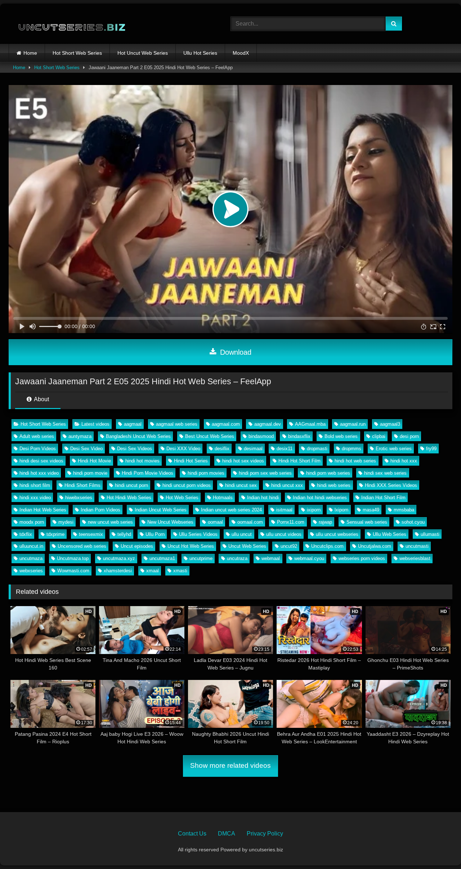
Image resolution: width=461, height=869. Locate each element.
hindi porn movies (206, 473)
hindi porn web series (328, 473)
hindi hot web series (355, 460)
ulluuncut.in (31, 546)
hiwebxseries (78, 497)
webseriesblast (414, 558)
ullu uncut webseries (337, 534)
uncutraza (237, 558)
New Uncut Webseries (170, 522)
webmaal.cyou (309, 558)
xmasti (180, 570)
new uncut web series (110, 522)
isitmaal (284, 509)
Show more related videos (230, 765)
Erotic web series (394, 448)
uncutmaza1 (162, 558)
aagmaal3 (390, 424)
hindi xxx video (35, 497)
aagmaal (133, 424)
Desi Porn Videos (37, 448)
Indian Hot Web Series (42, 509)
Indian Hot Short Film (383, 497)
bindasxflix (299, 436)
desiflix (222, 448)
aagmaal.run (353, 424)
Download (234, 352)
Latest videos (95, 424)
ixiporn (314, 509)
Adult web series (36, 436)
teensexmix (91, 534)
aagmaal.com (226, 424)
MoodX (241, 53)
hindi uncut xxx (287, 485)
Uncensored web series (82, 546)
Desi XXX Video (183, 448)
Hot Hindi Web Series (129, 497)
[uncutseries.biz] (67, 24)
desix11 (284, 448)
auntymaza (79, 436)
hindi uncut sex (241, 485)
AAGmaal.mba (310, 424)
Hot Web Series (182, 497)
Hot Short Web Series (77, 53)
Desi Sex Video (86, 448)
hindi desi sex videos (41, 460)
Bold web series (341, 436)
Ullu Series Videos (198, 534)
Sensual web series (366, 522)
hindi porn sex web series (265, 473)
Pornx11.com (290, 522)
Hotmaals (223, 497)
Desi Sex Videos (134, 448)
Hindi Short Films (82, 485)
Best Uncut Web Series (209, 436)
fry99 (431, 448)
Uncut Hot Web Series (190, 546)
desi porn (409, 436)
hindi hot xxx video (39, 473)
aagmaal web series (176, 424)
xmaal (152, 570)
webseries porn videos (362, 558)
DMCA (226, 833)
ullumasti (430, 534)
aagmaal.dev (267, 424)
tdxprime (55, 534)
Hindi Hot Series (191, 460)
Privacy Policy (265, 833)
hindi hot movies (142, 460)
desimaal (253, 448)
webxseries (31, 570)
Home (30, 53)
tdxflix (25, 534)
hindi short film (34, 485)
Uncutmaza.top (73, 558)
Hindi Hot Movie (94, 460)
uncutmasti (417, 546)
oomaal (215, 522)
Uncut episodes (137, 546)
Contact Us (192, 833)
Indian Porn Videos (100, 509)
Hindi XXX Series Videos (391, 485)
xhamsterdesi (118, 570)
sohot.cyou (413, 522)
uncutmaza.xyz (119, 558)
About (41, 399)
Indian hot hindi (263, 497)
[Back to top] (439, 848)
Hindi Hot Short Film (299, 460)
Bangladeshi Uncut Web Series (138, 436)
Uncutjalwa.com (374, 546)
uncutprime (200, 558)
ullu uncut (242, 534)
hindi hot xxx (403, 460)
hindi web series (333, 485)
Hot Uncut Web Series (142, 53)
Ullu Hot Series (200, 53)
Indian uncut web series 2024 (231, 509)
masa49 (371, 509)
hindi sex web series (385, 473)
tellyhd (124, 534)
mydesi (65, 522)
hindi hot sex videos (243, 460)
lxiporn (341, 509)
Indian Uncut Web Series (161, 509)
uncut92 (289, 546)
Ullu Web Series (389, 534)
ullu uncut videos (283, 534)
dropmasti (317, 448)
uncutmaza (30, 558)
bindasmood (261, 436)
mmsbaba (404, 509)
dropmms (351, 448)
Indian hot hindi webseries (320, 497)
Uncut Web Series (247, 546)
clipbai (378, 436)
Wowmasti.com (73, 570)
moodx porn (31, 522)
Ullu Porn (155, 534)
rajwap (325, 522)
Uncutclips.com (327, 546)
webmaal (270, 558)
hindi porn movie (90, 473)
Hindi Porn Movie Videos (147, 473)
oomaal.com (250, 522)
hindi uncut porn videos (186, 485)
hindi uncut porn (131, 485)
